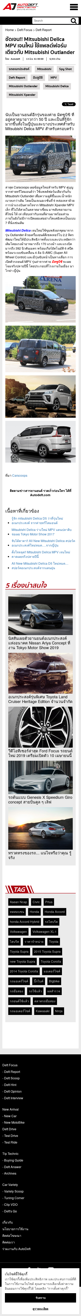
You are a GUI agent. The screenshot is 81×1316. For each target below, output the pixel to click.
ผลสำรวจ (53, 991)
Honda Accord (55, 911)
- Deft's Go (9, 1211)
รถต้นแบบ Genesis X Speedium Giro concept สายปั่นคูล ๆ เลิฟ (40, 799)
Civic (36, 902)
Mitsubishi (44, 69)
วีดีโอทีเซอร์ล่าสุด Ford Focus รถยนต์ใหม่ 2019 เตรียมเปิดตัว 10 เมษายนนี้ (40, 753)
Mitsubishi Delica (57, 86)
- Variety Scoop (13, 1191)
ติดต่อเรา (8, 1242)
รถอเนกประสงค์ (19, 69)
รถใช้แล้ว (35, 991)
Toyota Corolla (51, 961)
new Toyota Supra (22, 961)
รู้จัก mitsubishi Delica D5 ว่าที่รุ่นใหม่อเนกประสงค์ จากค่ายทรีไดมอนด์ (37, 520)
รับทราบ (41, 1297)
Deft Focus (24, 30)
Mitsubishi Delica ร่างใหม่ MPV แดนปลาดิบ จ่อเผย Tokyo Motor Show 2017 (42, 531)
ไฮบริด (14, 941)
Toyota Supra (19, 951)
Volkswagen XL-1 (44, 931)
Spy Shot (65, 69)
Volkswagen (18, 931)
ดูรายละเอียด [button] (40, 1308)
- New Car (9, 1116)
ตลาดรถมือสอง (44, 1001)
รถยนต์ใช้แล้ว (19, 1001)
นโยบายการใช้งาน (15, 1229)
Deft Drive (9, 1129)
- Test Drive (10, 1135)
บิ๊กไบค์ (38, 981)
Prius (48, 902)
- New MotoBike (13, 1122)
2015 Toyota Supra (47, 951)
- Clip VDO (9, 1204)
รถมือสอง (16, 991)
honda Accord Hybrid (24, 921)
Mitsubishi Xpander (22, 94)
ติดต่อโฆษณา (11, 1235)
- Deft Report (11, 1071)
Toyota (53, 941)
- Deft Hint (9, 1084)
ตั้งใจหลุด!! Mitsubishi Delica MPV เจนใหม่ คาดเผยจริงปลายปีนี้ (41, 554)
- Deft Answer (11, 1167)
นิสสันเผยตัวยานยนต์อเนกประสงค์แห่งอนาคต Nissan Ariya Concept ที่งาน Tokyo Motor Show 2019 (39, 643)
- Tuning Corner (13, 1198)
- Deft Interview (12, 1098)
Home (9, 30)
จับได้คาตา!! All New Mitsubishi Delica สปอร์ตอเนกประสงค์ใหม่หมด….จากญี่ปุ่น (43, 542)
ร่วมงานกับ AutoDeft (16, 1249)
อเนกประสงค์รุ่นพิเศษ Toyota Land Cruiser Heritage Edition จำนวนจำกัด (40, 699)
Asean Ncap (18, 902)
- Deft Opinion (12, 1091)
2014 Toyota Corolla (24, 971)
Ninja (59, 1011)
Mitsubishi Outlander (23, 86)
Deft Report (44, 30)
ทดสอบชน (17, 911)
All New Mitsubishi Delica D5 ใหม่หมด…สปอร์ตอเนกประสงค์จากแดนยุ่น (40, 565)
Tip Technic (10, 1153)
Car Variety (10, 1184)
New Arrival (10, 1109)
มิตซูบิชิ (38, 77)
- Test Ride (9, 1142)
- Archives (9, 1173)
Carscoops (19, 475)
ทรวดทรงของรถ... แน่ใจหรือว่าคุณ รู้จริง (39, 855)
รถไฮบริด (51, 921)
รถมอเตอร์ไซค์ (20, 1011)
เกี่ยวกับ (7, 1222)
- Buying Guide (12, 1160)
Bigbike (54, 981)
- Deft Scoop (11, 1078)
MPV (54, 77)
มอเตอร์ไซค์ (52, 971)
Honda (34, 911)
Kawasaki (43, 1011)
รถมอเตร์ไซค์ (19, 981)
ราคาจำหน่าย (34, 941)
